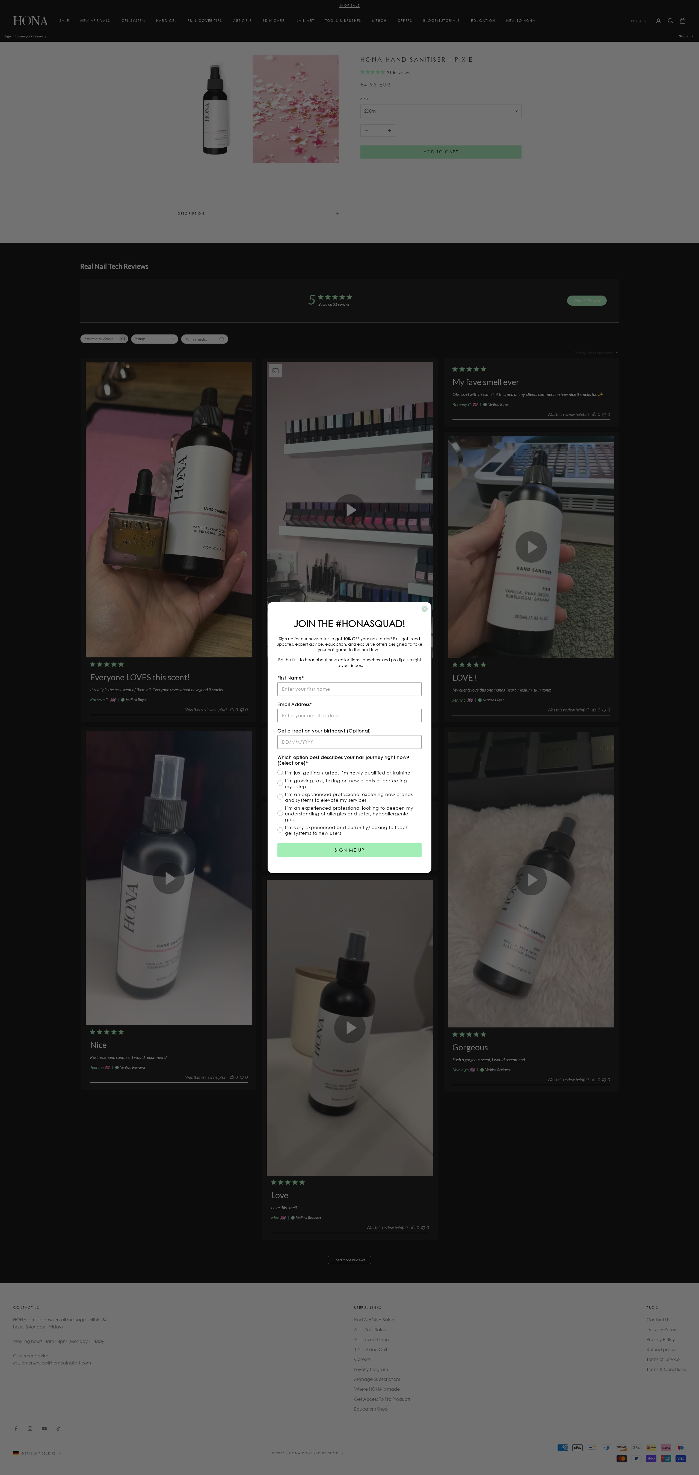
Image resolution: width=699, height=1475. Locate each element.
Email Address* (294, 704)
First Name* (290, 678)
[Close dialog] (424, 609)
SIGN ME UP (350, 850)
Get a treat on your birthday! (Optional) (324, 731)
